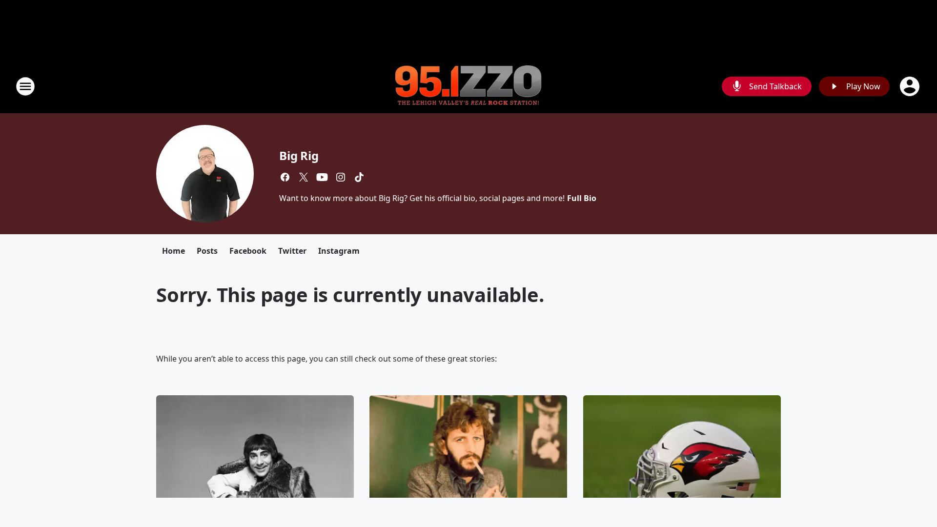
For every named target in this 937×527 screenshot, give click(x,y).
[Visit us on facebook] (285, 177)
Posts (207, 250)
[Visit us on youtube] (322, 177)
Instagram (339, 250)
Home (173, 250)
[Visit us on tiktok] (359, 177)
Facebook (247, 250)
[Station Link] (468, 86)
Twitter (292, 250)
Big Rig (299, 155)
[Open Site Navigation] (25, 86)
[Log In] (910, 86)
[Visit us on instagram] (340, 177)
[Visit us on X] (303, 177)
